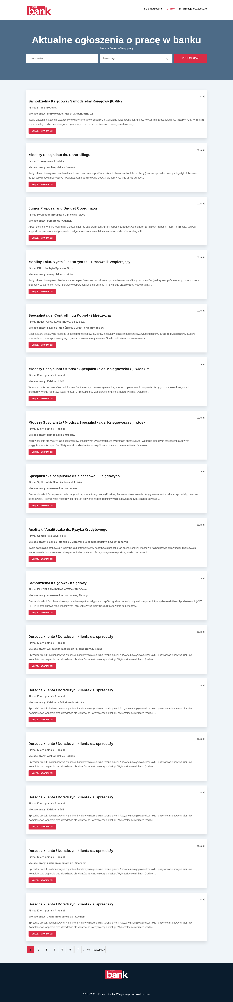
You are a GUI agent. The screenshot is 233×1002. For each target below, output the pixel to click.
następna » (99, 949)
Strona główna (153, 8)
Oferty (170, 8)
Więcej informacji (42, 131)
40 (88, 949)
